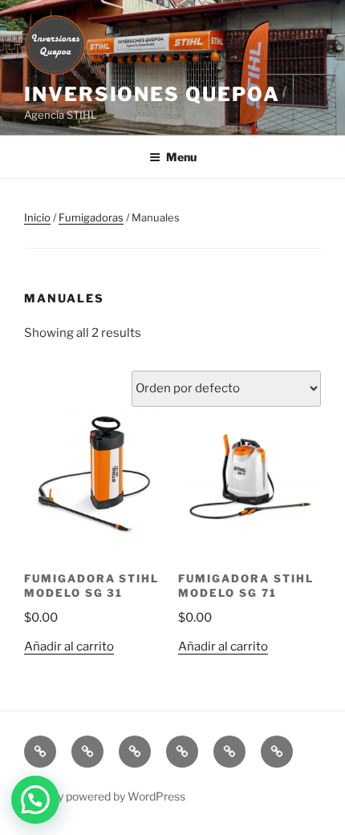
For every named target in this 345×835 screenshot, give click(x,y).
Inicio (37, 217)
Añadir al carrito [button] (69, 646)
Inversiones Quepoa (152, 94)
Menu (181, 157)
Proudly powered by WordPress (104, 796)
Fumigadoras (91, 217)
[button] (35, 800)
